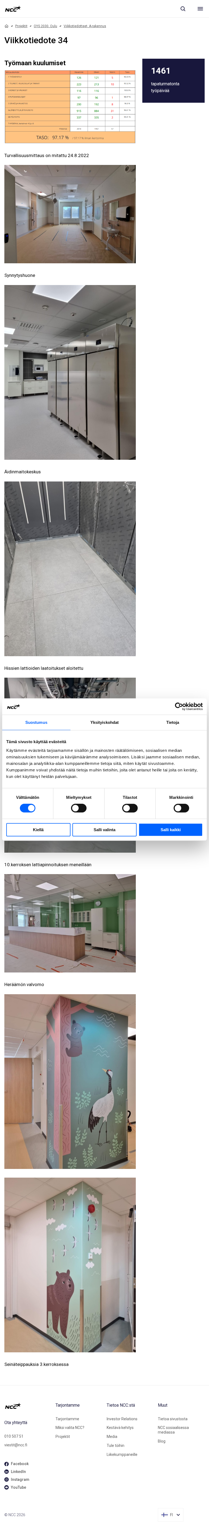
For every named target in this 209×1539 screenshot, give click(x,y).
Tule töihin (115, 1445)
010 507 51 (13, 1436)
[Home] (6, 26)
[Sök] (183, 8)
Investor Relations (122, 1419)
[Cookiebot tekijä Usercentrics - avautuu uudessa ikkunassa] (179, 706)
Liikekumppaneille (122, 1454)
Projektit (21, 26)
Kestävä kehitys (120, 1427)
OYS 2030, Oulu (45, 26)
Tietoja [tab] (172, 722)
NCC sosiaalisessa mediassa (173, 1429)
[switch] (79, 808)
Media (112, 1436)
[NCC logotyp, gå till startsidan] (13, 8)
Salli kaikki (171, 829)
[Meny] (200, 8)
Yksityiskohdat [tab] (104, 722)
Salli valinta (104, 829)
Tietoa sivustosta (173, 1419)
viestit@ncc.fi (15, 1445)
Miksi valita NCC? (70, 1427)
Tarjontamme (67, 1419)
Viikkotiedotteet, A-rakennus (85, 26)
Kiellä (38, 829)
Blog (161, 1441)
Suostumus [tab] (36, 722)
